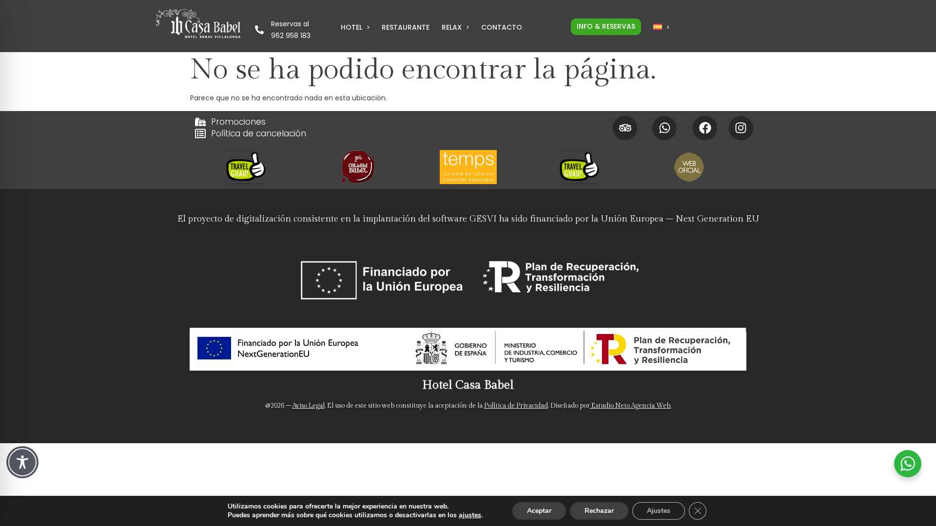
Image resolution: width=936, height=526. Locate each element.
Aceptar (539, 510)
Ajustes (658, 510)
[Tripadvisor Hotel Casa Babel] (625, 128)
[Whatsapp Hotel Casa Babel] (664, 128)
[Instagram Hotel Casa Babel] (741, 128)
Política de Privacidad (516, 406)
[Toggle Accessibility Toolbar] (22, 462)
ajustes (470, 515)
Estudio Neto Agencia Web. (630, 406)
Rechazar (599, 510)
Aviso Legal (308, 406)
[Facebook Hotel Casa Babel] (705, 128)
